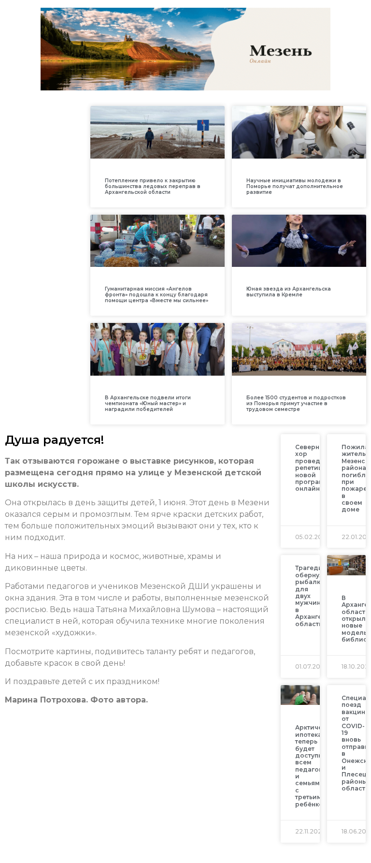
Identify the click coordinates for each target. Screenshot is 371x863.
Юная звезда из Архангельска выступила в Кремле (288, 292)
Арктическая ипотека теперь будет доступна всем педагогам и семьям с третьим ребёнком (316, 765)
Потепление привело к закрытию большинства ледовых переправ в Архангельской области (152, 186)
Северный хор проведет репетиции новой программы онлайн (314, 467)
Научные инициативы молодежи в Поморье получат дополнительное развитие (294, 186)
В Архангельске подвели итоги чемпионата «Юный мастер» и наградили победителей (148, 403)
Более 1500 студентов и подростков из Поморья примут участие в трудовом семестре (296, 403)
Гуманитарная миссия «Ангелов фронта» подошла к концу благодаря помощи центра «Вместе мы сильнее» (156, 295)
